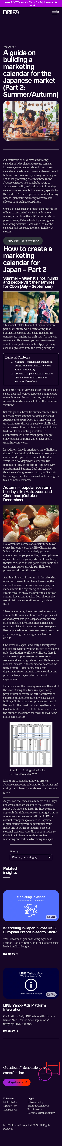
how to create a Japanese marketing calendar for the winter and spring (30, 784)
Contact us (9, 835)
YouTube (8, 1109)
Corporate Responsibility (41, 1112)
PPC (33, 216)
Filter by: (14, 851)
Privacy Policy (35, 1102)
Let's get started (15, 1082)
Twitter (7, 1105)
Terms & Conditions (38, 1105)
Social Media (46, 216)
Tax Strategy (35, 1109)
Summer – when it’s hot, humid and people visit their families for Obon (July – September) (33, 365)
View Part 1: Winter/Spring (23, 240)
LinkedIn (8, 1102)
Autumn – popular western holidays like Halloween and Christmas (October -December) (34, 377)
